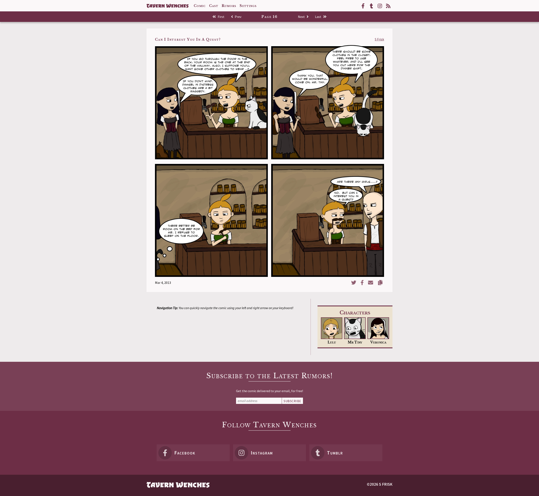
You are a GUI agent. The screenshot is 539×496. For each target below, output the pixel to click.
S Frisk (379, 39)
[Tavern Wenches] (168, 6)
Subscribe (292, 401)
